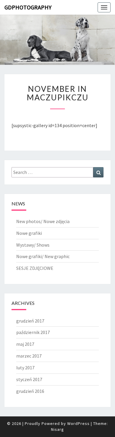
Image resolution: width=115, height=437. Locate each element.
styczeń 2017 (29, 379)
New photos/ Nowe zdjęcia (43, 221)
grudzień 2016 (30, 391)
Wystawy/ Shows (33, 245)
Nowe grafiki (29, 233)
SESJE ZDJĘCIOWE (34, 268)
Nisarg (57, 429)
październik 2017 (33, 332)
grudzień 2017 (30, 321)
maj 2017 (25, 344)
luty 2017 (25, 367)
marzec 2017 (29, 356)
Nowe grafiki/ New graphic (43, 256)
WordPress (78, 423)
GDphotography (28, 7)
